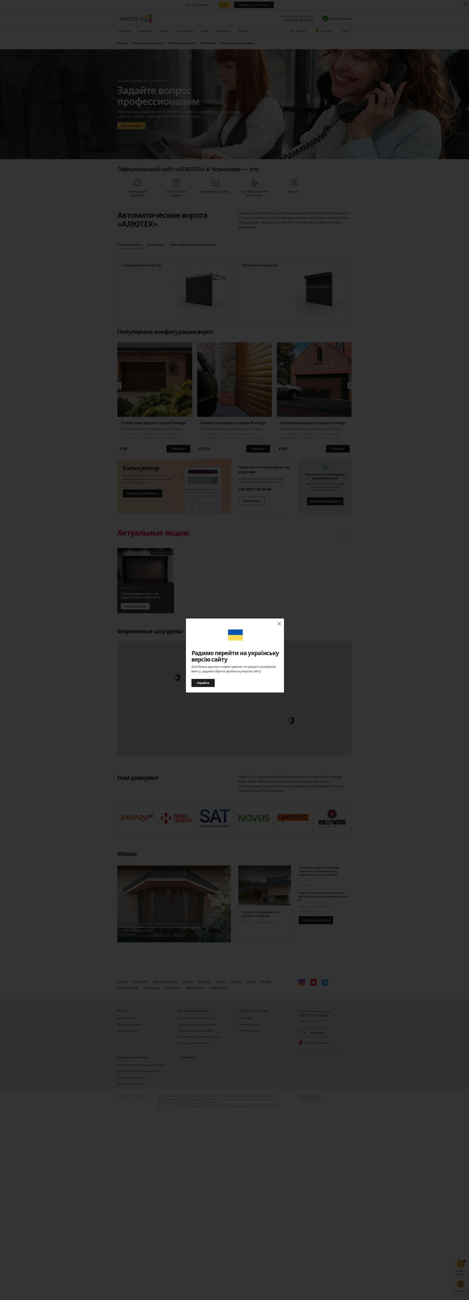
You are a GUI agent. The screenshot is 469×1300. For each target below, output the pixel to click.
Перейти (203, 683)
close (279, 623)
